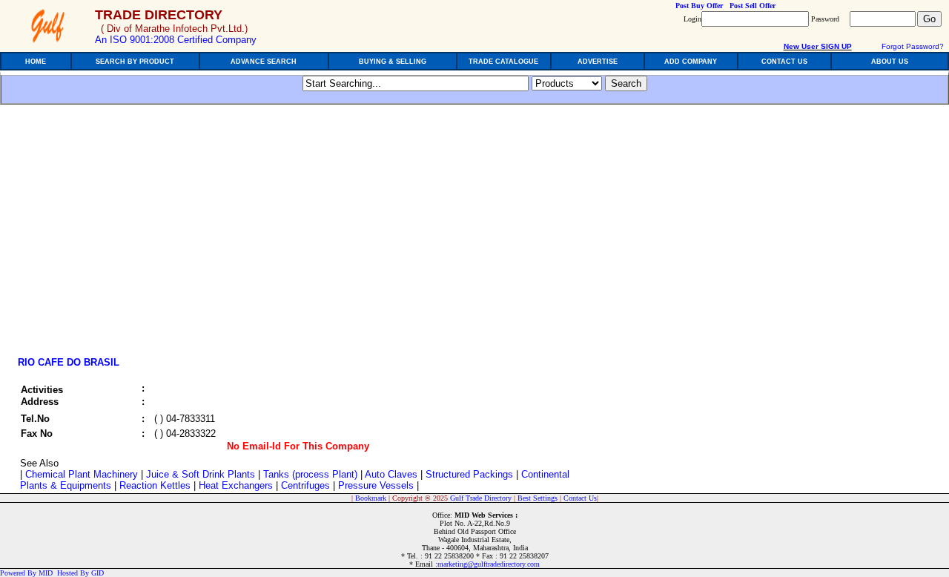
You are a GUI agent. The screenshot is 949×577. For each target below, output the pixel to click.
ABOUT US (889, 61)
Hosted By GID (80, 573)
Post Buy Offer (699, 5)
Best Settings (538, 498)
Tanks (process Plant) (310, 474)
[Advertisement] (139, 235)
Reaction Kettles (155, 485)
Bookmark (370, 498)
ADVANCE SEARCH (264, 61)
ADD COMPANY (690, 61)
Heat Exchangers (236, 485)
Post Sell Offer (753, 5)
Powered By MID (26, 573)
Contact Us (580, 498)
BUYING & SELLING (392, 61)
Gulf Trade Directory (481, 498)
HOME (35, 61)
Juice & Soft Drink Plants (200, 474)
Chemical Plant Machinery (81, 474)
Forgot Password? (913, 46)
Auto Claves (391, 474)
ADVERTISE (598, 61)
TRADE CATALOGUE (503, 61)
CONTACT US (784, 61)
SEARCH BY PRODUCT (135, 61)
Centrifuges (305, 485)
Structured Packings (469, 474)
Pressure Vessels (376, 485)
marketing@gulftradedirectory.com (488, 564)
